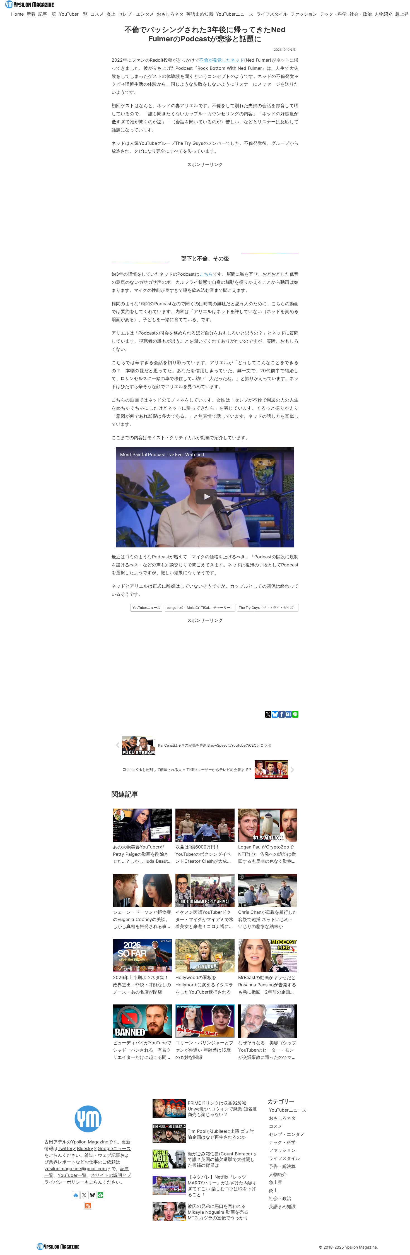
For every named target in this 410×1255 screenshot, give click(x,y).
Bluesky (85, 1148)
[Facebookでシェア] (281, 714)
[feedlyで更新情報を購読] (100, 1195)
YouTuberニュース (146, 607)
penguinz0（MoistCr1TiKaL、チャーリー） (200, 607)
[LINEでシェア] (295, 714)
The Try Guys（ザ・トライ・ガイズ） (267, 607)
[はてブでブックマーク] (288, 714)
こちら (206, 274)
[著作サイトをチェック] (76, 1195)
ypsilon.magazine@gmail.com (75, 1168)
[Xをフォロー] (84, 1195)
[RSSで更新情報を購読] (88, 1206)
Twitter (65, 1148)
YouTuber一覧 (72, 1175)
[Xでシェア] (268, 714)
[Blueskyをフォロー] (92, 1195)
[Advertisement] (205, 208)
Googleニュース (114, 1148)
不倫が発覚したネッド (221, 60)
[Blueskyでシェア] (275, 714)
